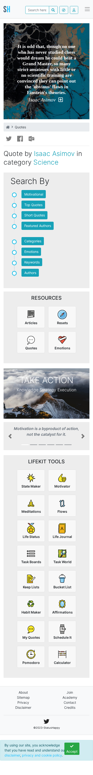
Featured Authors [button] (37, 226)
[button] (10, 436)
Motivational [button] (33, 194)
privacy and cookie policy (42, 755)
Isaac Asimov (42, 100)
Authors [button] (30, 273)
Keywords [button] (32, 262)
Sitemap (23, 697)
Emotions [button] (31, 252)
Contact (70, 702)
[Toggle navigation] (87, 9)
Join (70, 692)
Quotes (20, 127)
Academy (69, 697)
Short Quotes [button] (34, 215)
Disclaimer (23, 707)
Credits (69, 707)
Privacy (23, 702)
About (23, 692)
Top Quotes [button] (33, 205)
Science (45, 162)
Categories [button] (32, 241)
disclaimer (12, 755)
